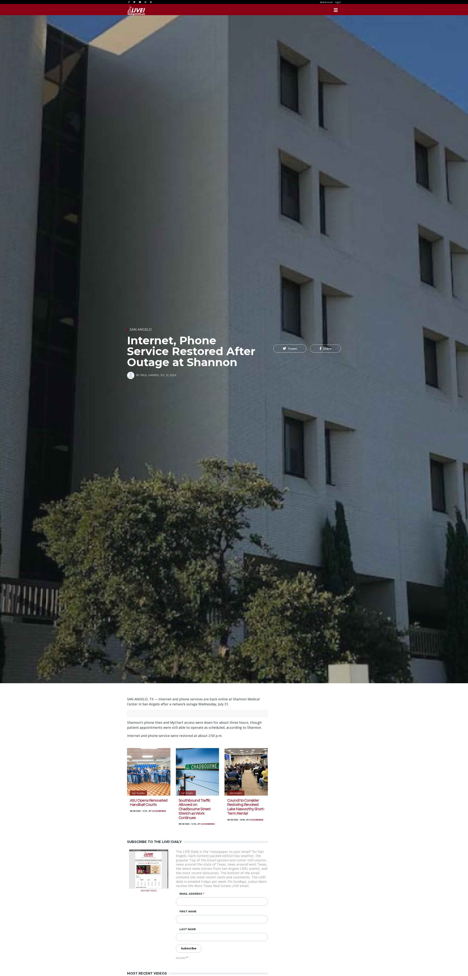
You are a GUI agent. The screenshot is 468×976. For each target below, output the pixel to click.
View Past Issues (149, 890)
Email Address (191, 893)
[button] (289, 349)
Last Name (188, 929)
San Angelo (141, 330)
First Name (188, 911)
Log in (338, 2)
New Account (326, 2)
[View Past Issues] (148, 868)
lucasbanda (159, 810)
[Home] (136, 10)
